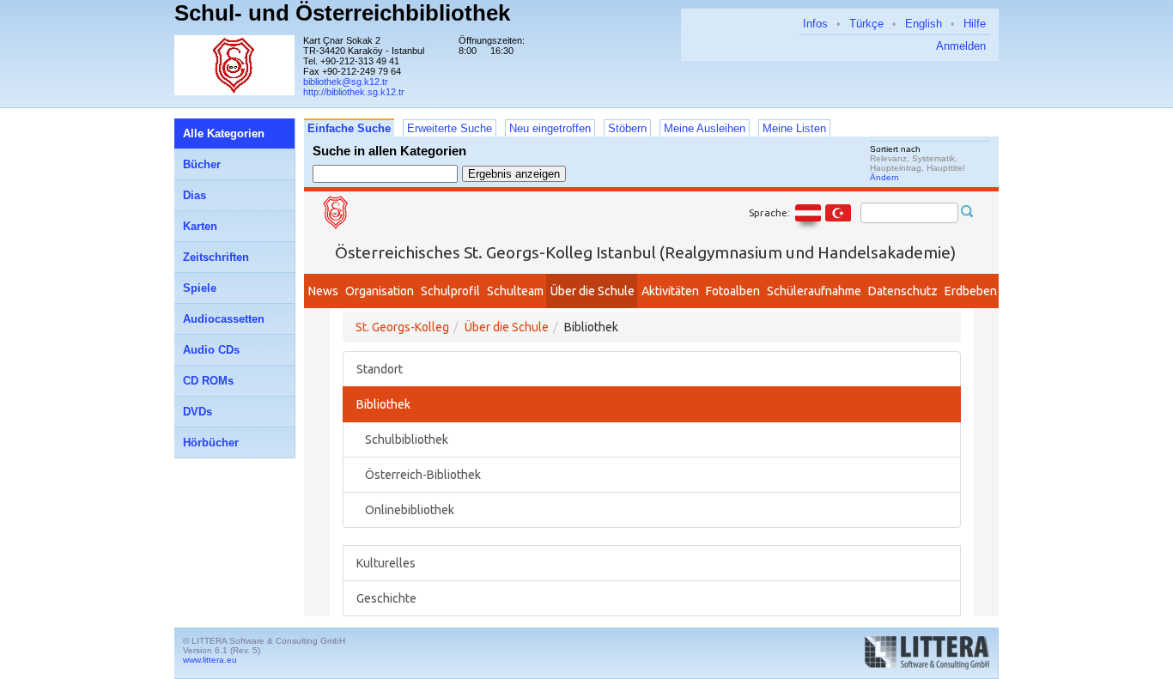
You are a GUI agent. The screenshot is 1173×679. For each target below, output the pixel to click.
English (923, 23)
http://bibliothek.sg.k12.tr (353, 92)
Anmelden (961, 45)
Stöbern (627, 128)
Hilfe (974, 23)
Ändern (884, 177)
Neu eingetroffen (550, 128)
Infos (815, 23)
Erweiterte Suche (449, 128)
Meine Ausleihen (704, 128)
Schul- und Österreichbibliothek (342, 13)
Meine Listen (794, 128)
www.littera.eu (210, 659)
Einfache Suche (349, 128)
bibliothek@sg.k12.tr (345, 81)
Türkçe (866, 23)
